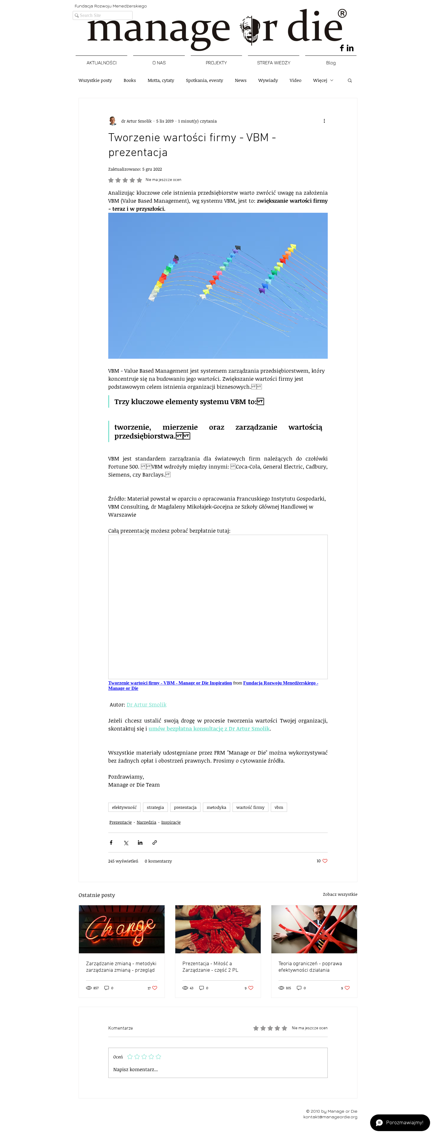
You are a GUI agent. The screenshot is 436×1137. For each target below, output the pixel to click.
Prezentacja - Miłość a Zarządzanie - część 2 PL (210, 967)
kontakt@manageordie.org (330, 1116)
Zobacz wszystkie (340, 894)
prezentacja (185, 807)
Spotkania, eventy (204, 80)
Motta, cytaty (161, 80)
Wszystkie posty (95, 80)
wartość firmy (250, 807)
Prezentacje (120, 822)
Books (130, 80)
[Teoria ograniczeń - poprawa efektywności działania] (314, 929)
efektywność (124, 807)
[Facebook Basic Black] (341, 48)
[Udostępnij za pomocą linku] (154, 842)
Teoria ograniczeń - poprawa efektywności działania (310, 967)
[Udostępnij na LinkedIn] (140, 842)
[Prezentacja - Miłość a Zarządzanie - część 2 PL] (218, 929)
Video (295, 80)
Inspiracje (171, 822)
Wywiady (268, 80)
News (240, 80)
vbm (279, 807)
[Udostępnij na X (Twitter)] (125, 842)
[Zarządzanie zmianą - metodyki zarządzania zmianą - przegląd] (122, 929)
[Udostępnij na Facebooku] (111, 842)
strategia (155, 807)
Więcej (320, 80)
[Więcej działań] (324, 120)
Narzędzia (146, 822)
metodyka (216, 807)
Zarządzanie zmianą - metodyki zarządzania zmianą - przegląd (121, 967)
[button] (350, 80)
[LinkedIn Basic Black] (350, 48)
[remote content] (218, 614)
